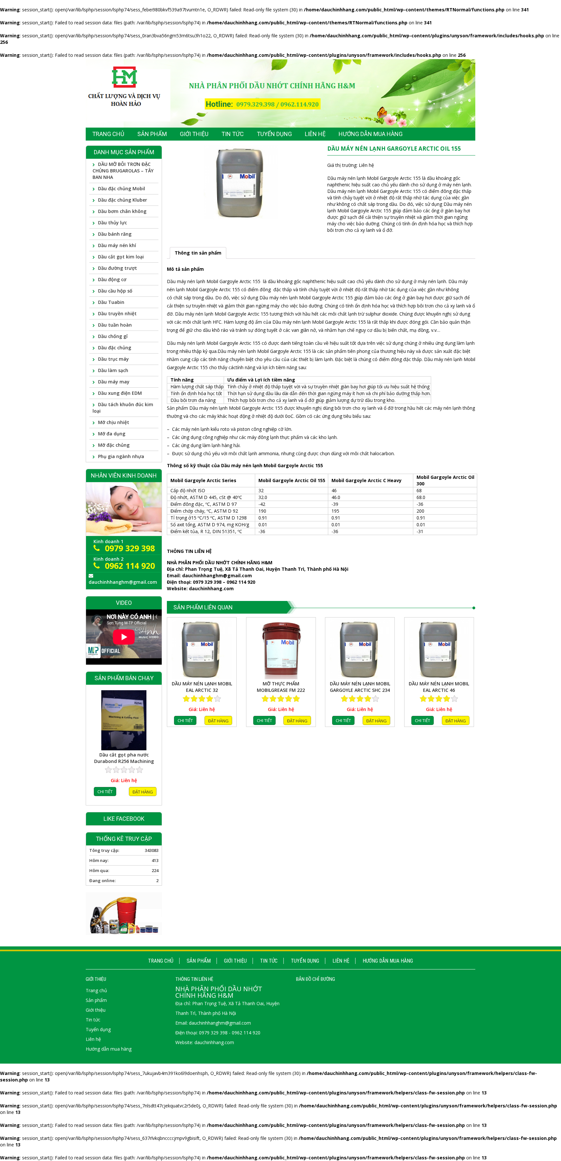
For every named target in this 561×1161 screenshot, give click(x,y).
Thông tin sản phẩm (198, 253)
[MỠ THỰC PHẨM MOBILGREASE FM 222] (281, 649)
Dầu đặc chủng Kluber (122, 200)
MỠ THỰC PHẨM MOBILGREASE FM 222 (281, 686)
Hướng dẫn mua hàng (388, 961)
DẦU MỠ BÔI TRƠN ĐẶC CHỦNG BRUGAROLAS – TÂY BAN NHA (123, 170)
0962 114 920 (130, 565)
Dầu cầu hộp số (115, 291)
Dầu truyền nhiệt (117, 313)
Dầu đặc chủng (114, 347)
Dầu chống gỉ (113, 336)
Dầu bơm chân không (122, 211)
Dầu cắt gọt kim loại (121, 257)
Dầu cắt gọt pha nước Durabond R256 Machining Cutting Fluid (124, 757)
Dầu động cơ (112, 279)
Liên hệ (340, 961)
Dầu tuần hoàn (115, 325)
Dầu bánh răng (114, 234)
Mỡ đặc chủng (114, 445)
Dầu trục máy (113, 359)
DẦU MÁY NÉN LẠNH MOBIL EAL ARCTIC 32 (202, 686)
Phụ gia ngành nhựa (121, 456)
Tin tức (269, 961)
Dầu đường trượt (117, 268)
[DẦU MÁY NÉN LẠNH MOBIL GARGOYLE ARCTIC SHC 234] (360, 649)
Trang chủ (160, 961)
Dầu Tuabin (111, 302)
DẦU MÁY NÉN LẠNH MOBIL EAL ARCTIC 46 (439, 686)
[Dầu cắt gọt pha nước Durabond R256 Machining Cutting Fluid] (124, 720)
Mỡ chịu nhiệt (113, 422)
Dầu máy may (114, 382)
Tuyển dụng (305, 961)
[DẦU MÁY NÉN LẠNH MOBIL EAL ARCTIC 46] (439, 649)
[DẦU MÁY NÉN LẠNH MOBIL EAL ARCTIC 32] (202, 649)
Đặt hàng (218, 721)
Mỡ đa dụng (111, 434)
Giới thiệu (235, 961)
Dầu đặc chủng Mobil (121, 188)
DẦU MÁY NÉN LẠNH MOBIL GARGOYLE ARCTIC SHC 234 (360, 686)
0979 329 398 (130, 548)
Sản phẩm (199, 961)
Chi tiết (185, 720)
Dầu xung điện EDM (120, 393)
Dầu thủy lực (112, 222)
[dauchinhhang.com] (280, 93)
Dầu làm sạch (113, 370)
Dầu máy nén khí (117, 245)
